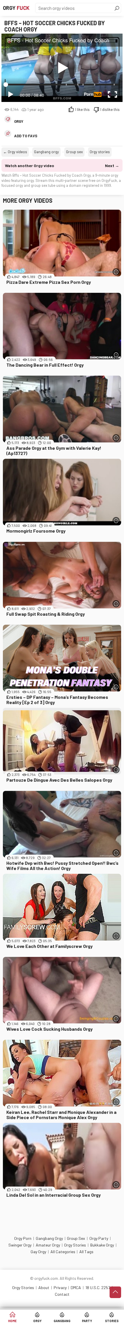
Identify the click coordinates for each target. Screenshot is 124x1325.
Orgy (16, 8)
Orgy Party (98, 1238)
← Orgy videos (15, 151)
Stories (112, 1321)
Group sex (74, 151)
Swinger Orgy (19, 1244)
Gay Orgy (38, 1251)
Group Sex (76, 1238)
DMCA (76, 1287)
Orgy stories (100, 151)
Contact (62, 1294)
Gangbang (62, 1321)
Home (12, 1321)
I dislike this (110, 109)
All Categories (62, 1251)
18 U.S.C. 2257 (97, 1287)
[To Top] (115, 1292)
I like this (82, 109)
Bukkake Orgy (102, 1244)
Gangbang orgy (46, 151)
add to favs (25, 136)
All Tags (86, 1251)
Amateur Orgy (48, 1244)
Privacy (60, 1287)
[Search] (117, 8)
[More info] (116, 271)
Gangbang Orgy (49, 1238)
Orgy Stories (75, 1244)
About (43, 1287)
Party (87, 1321)
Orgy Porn (22, 1238)
